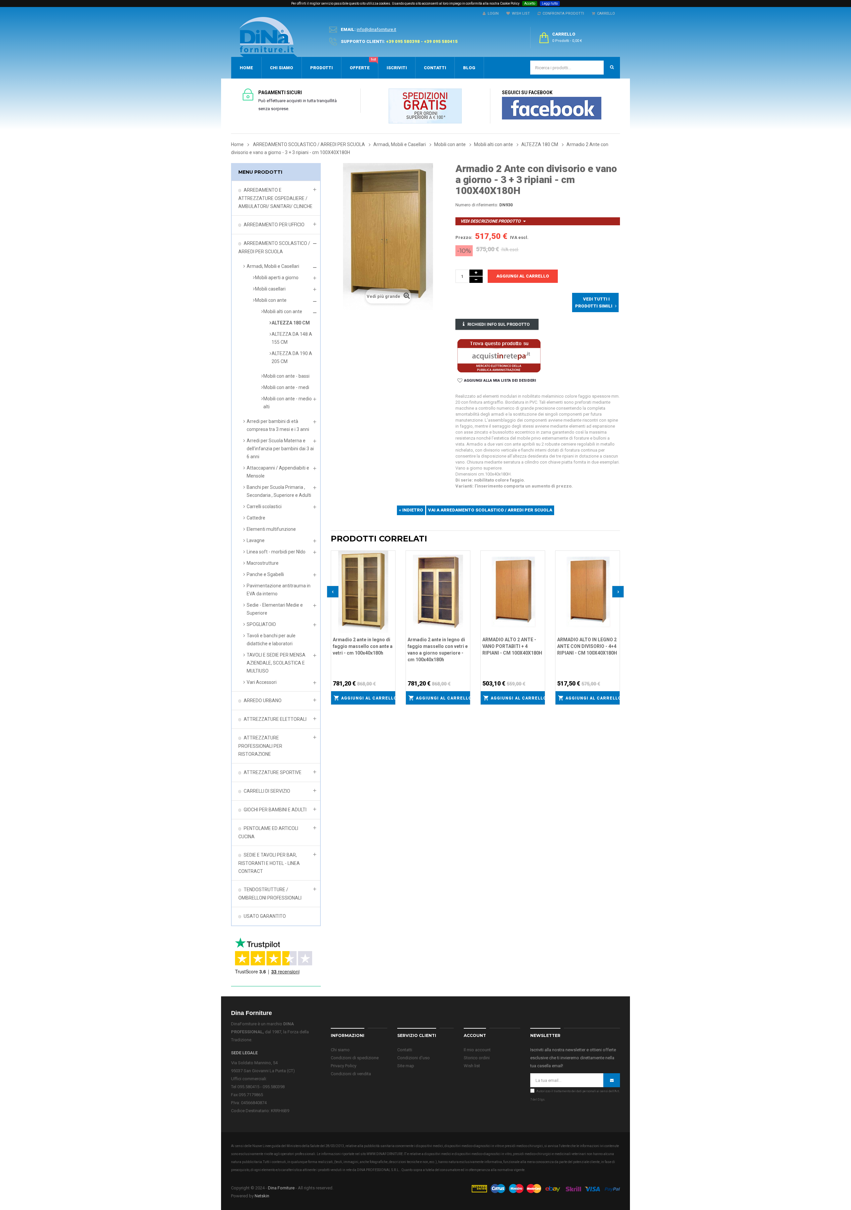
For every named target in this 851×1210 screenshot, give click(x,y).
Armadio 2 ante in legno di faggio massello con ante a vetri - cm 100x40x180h (363, 646)
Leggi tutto (550, 3)
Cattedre (256, 517)
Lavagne (256, 540)
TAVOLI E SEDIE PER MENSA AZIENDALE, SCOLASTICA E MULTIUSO (276, 663)
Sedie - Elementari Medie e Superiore (275, 609)
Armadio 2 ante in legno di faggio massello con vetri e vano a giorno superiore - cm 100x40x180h (438, 649)
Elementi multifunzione (271, 529)
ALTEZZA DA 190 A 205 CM (292, 357)
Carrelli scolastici (264, 506)
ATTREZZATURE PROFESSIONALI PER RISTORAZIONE (260, 746)
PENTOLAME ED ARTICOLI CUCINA (268, 832)
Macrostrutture (263, 563)
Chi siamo (340, 1049)
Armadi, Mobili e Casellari (273, 266)
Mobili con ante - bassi (286, 376)
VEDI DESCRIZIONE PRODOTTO (490, 221)
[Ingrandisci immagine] (390, 572)
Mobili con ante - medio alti (287, 402)
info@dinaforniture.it (376, 29)
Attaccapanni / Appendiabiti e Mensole (278, 472)
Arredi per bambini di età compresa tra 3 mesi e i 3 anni (278, 425)
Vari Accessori (262, 682)
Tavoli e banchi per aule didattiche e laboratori (271, 639)
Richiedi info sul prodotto (498, 324)
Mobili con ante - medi (286, 387)
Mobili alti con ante (282, 311)
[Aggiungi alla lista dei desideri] (390, 555)
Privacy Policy (343, 1065)
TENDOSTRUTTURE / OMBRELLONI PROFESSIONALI (270, 894)
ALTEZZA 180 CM (291, 322)
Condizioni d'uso (413, 1057)
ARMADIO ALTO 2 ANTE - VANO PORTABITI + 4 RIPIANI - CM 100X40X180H (512, 646)
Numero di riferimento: (476, 204)
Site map (405, 1065)
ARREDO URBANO (263, 700)
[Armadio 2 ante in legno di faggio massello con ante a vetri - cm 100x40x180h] (363, 591)
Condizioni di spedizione (355, 1057)
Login (492, 13)
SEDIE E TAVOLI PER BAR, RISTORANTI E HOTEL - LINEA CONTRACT (269, 863)
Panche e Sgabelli (265, 574)
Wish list (472, 1065)
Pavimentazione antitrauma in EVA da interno (278, 589)
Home (237, 144)
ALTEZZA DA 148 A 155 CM (292, 338)
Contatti (404, 1049)
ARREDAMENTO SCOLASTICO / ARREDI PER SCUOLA (274, 247)
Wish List (520, 13)
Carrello (605, 13)
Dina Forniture (281, 1187)
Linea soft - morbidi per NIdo (276, 551)
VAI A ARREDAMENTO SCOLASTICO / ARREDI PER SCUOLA (490, 509)
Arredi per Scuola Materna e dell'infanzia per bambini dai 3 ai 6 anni (280, 448)
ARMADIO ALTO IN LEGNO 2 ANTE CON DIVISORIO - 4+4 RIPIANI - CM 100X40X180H (587, 646)
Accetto (529, 3)
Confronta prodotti (562, 13)
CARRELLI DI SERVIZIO (267, 791)
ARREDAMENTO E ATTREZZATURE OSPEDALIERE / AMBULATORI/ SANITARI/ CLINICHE (275, 198)
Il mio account (477, 1049)
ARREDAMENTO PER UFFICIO (274, 224)
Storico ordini (477, 1057)
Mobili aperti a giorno (277, 277)
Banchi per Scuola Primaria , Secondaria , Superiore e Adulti (279, 491)
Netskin (262, 1195)
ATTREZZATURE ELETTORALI (275, 719)
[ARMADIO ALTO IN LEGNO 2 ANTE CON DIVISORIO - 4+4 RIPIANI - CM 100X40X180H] (587, 591)
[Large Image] (545, 1188)
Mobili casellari (270, 289)
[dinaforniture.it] (268, 37)
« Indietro (411, 509)
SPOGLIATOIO (261, 624)
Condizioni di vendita (351, 1073)
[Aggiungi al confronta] (390, 563)
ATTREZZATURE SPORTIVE (273, 772)
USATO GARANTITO (265, 916)
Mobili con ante (271, 300)
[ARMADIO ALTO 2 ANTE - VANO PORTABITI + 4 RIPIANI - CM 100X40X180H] (513, 591)
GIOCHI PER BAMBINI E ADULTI (275, 809)
